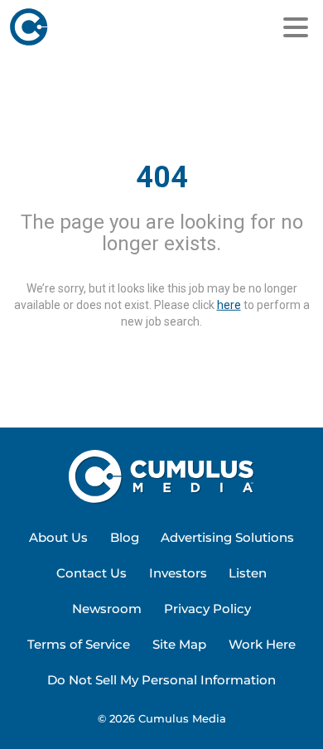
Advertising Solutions (227, 537)
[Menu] (295, 27)
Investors (178, 573)
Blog (124, 537)
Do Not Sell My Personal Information (161, 680)
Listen (248, 573)
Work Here (262, 644)
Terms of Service (78, 644)
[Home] (88, 27)
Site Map (179, 644)
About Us (58, 537)
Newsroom (107, 608)
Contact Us (91, 573)
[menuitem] (58, 538)
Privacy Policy (207, 608)
